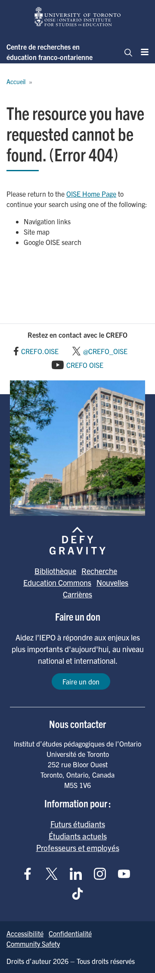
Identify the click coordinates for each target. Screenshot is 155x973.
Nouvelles (112, 582)
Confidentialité (70, 933)
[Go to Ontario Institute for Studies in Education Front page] (77, 16)
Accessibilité (24, 933)
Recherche (99, 571)
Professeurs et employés (77, 847)
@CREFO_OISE (105, 351)
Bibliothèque (55, 571)
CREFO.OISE (40, 351)
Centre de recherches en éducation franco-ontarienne (49, 51)
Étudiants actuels (78, 836)
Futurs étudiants (77, 824)
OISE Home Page (91, 193)
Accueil (15, 81)
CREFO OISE (84, 365)
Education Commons (57, 582)
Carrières (77, 594)
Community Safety (33, 943)
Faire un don (80, 681)
